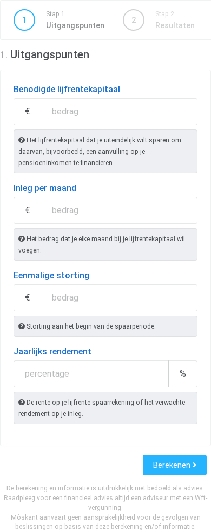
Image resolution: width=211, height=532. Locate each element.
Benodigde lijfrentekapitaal (67, 89)
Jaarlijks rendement (52, 351)
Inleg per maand (45, 188)
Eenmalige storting (52, 275)
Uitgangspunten (63, 20)
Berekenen (173, 465)
